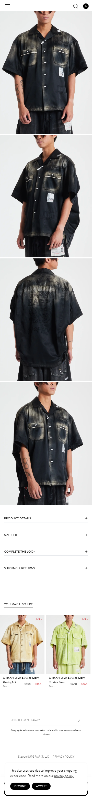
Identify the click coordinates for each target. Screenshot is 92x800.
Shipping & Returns (19, 568)
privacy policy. (64, 776)
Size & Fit (10, 535)
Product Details (17, 518)
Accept (41, 786)
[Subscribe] (77, 721)
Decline (20, 786)
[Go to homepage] (46, 6)
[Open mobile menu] (7, 5)
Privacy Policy (63, 757)
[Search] (76, 6)
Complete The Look (19, 551)
